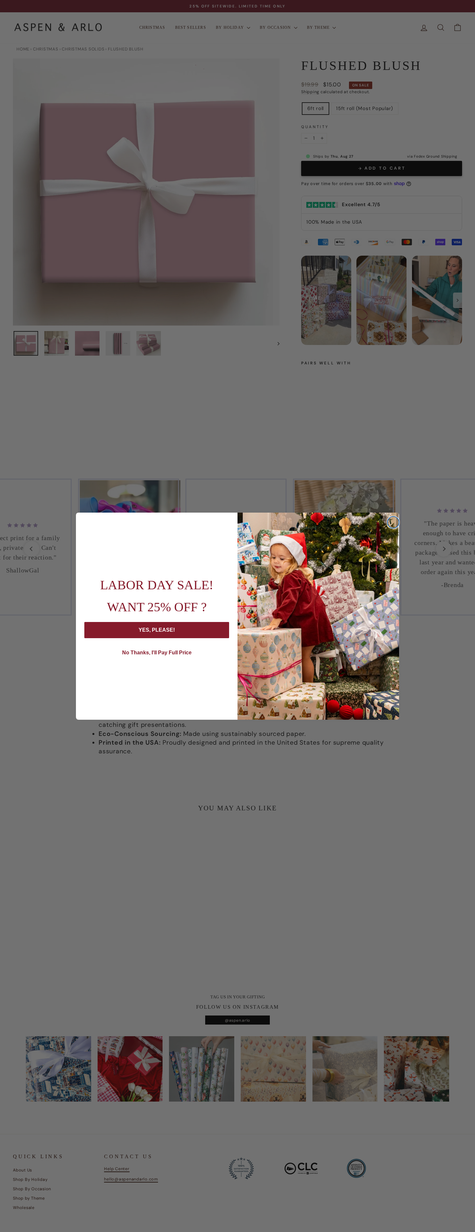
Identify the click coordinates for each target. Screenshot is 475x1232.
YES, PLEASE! (157, 630)
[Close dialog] (393, 522)
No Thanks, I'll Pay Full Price (157, 652)
